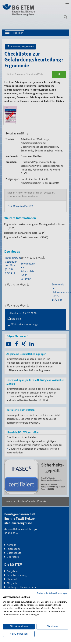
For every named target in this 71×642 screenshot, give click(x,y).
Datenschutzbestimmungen (52, 593)
